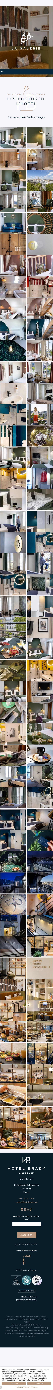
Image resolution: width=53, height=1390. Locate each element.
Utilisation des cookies (27, 1336)
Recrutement (28, 1330)
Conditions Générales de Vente (37, 1333)
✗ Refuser (39, 1384)
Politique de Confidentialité (14, 1333)
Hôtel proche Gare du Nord (20, 1325)
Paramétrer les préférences (26, 1387)
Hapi (47, 1328)
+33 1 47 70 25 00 (26, 1199)
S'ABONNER (26, 1235)
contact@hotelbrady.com (26, 1202)
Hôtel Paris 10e (36, 1325)
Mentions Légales (40, 1330)
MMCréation (18, 1330)
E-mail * (27, 1219)
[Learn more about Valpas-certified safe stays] (37, 1280)
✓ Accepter (13, 1384)
